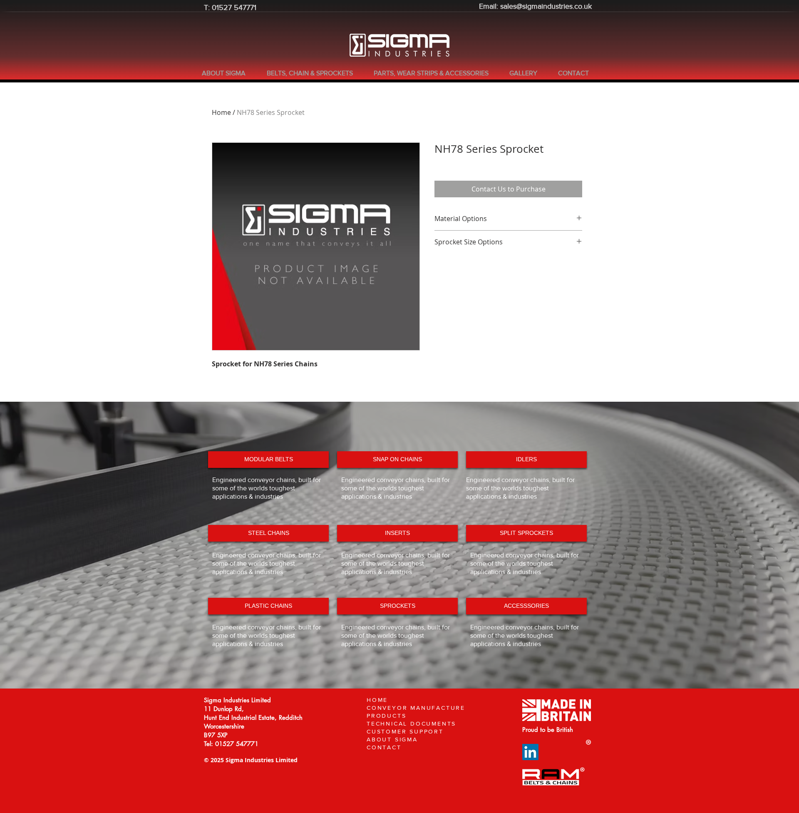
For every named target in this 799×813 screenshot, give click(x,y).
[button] (314, 73)
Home (221, 112)
